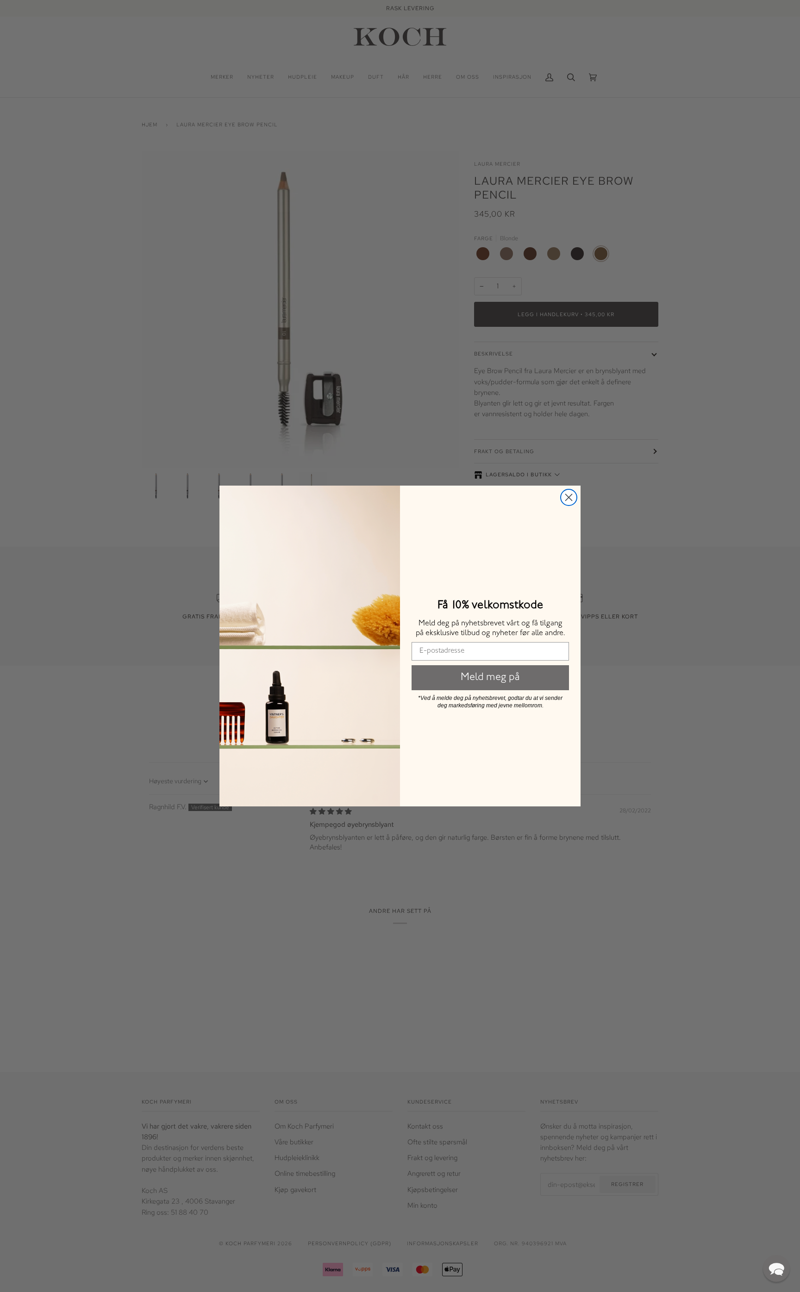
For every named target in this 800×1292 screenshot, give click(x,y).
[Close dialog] (569, 497)
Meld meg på (490, 677)
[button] (776, 1268)
